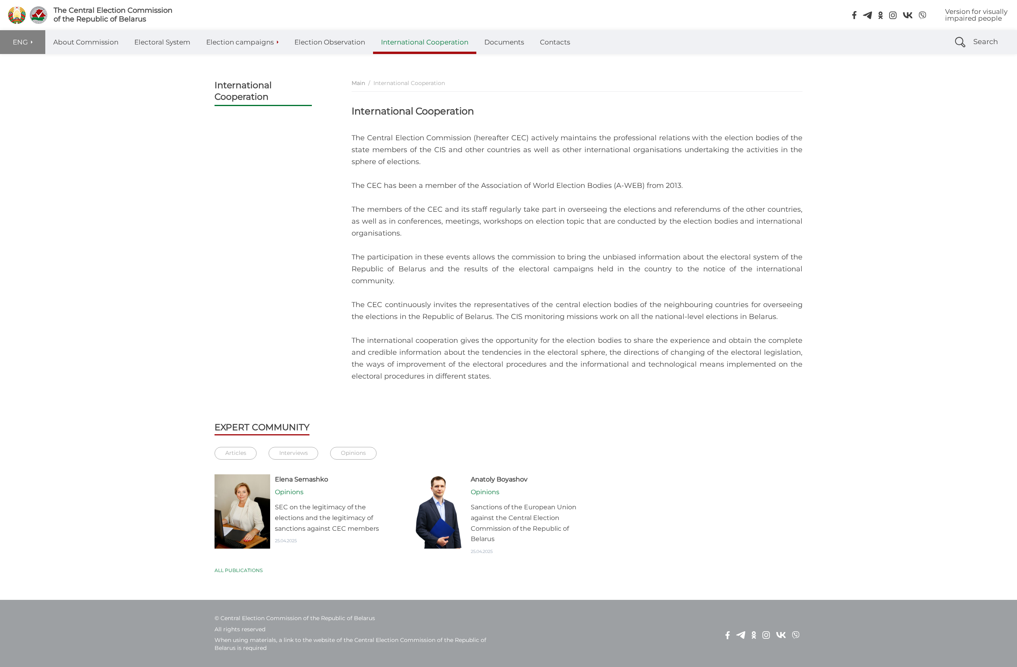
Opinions (353, 452)
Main (358, 83)
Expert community (262, 427)
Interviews (293, 452)
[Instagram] (893, 15)
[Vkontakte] (908, 15)
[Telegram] (867, 15)
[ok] (880, 15)
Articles (235, 452)
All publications (239, 570)
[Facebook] (854, 15)
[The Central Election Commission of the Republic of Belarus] (17, 15)
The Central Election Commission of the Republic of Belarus (113, 14)
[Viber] (922, 15)
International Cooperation (243, 91)
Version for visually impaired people (976, 15)
